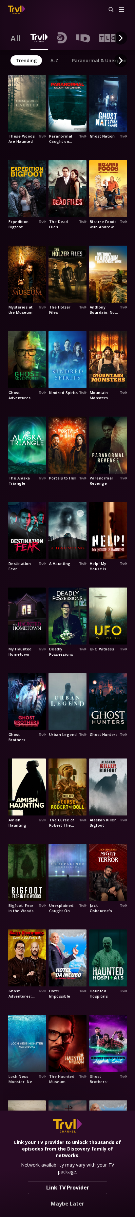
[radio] (15, 38)
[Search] (108, 9)
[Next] (120, 38)
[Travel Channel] (16, 10)
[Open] (121, 10)
